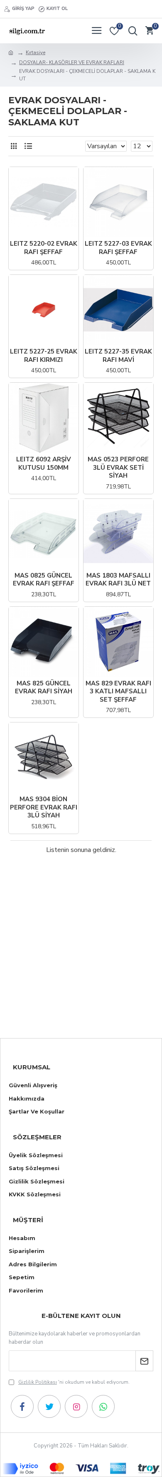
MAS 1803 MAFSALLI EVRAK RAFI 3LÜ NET (118, 580)
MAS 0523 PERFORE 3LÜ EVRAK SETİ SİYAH (118, 468)
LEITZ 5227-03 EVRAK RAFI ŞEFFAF (118, 248)
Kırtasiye (35, 52)
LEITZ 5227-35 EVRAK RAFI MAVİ (118, 356)
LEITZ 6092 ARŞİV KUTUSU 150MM (43, 464)
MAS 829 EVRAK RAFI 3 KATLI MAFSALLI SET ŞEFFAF (118, 692)
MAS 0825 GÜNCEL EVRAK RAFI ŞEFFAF (43, 580)
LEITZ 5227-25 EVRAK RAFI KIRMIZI (43, 356)
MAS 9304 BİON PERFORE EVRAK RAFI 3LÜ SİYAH (43, 807)
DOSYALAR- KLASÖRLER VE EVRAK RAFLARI (71, 62)
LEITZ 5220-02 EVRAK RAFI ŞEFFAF (43, 248)
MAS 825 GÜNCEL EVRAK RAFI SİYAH (43, 688)
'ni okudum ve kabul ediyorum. (74, 1382)
